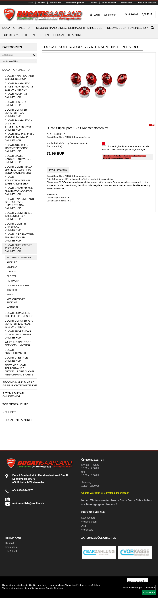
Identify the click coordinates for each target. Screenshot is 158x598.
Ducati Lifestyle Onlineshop (16, 359)
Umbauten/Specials (146, 3)
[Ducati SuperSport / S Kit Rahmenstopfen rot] (98, 85)
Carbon (11, 271)
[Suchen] (152, 27)
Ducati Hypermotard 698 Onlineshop (19, 77)
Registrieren (109, 14)
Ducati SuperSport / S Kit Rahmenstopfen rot (77, 128)
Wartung (12, 307)
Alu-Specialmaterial (19, 257)
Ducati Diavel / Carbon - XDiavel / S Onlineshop (18, 159)
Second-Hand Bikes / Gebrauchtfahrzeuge (69, 27)
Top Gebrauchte (15, 34)
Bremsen (12, 267)
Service (41, 3)
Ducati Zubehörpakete (16, 351)
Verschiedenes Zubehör (16, 301)
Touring (12, 290)
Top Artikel (11, 551)
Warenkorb (126, 3)
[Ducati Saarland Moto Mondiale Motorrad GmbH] (44, 14)
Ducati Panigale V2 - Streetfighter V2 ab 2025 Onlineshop (19, 86)
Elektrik (12, 276)
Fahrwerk (13, 281)
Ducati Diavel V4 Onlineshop (16, 96)
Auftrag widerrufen (137, 581)
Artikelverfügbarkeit (75, 3)
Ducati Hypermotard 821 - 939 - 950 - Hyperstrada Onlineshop (19, 204)
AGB (84, 525)
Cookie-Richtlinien (55, 588)
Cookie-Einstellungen (132, 587)
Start (30, 3)
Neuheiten (41, 34)
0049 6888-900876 (22, 490)
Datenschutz (88, 517)
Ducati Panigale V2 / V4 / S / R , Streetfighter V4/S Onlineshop (18, 125)
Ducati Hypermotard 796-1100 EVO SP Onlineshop (19, 237)
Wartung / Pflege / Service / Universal (18, 344)
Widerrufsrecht (89, 521)
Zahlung (93, 3)
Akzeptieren (149, 592)
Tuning (11, 294)
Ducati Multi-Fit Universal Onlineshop (15, 226)
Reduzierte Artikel (68, 34)
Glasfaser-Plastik (18, 285)
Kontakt (9, 543)
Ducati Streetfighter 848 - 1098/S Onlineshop (18, 180)
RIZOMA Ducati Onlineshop (127, 27)
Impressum (11, 547)
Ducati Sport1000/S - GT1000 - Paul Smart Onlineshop (18, 334)
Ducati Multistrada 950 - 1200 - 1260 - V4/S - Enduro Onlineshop (19, 169)
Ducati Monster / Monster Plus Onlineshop (16, 112)
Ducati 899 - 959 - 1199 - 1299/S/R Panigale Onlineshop (19, 137)
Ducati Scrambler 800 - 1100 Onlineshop (19, 314)
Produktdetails (58, 170)
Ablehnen (150, 587)
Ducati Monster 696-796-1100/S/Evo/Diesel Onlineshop (19, 191)
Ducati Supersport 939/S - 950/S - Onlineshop (18, 248)
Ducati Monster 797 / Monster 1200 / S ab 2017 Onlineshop (19, 323)
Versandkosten (109, 3)
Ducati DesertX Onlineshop (16, 103)
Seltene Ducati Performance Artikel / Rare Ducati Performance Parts (19, 370)
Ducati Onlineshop (16, 27)
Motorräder (55, 3)
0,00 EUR (140, 14)
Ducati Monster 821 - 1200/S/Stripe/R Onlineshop (19, 216)
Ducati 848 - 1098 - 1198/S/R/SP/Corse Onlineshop (16, 148)
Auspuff (12, 262)
